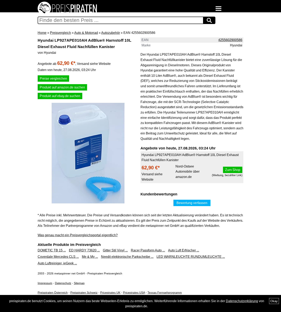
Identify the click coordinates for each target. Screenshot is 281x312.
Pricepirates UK (110, 292)
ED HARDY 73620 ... (84, 250)
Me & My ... (90, 256)
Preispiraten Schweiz (84, 292)
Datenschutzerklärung (242, 301)
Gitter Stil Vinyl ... (115, 250)
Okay (274, 301)
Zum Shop (232, 170)
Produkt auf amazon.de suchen (62, 87)
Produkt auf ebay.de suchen (60, 96)
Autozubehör (110, 32)
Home (42, 32)
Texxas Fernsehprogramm (164, 292)
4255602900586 (230, 40)
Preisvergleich (60, 32)
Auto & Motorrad (86, 32)
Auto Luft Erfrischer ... (183, 250)
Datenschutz (63, 283)
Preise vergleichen (53, 78)
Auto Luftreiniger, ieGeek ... (57, 263)
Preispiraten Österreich (53, 292)
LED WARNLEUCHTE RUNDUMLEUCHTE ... (191, 256)
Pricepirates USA (134, 292)
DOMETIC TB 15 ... (52, 250)
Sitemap (79, 283)
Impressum (45, 283)
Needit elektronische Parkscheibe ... (127, 256)
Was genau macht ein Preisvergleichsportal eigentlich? (78, 235)
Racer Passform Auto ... (148, 250)
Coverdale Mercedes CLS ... (58, 256)
